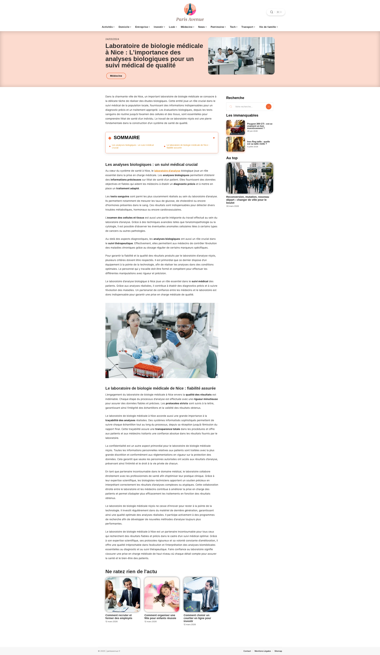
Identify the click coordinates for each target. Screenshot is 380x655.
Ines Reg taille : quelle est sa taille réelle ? (258, 142)
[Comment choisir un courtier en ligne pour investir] (201, 594)
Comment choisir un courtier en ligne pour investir (197, 618)
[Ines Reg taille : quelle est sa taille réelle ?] (235, 144)
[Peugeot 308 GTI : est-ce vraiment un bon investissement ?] (235, 127)
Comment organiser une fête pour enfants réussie (160, 617)
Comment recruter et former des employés (118, 617)
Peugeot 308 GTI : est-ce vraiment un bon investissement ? (259, 125)
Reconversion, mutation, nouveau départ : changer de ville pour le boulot (247, 199)
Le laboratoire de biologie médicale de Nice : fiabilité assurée (188, 146)
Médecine (116, 75)
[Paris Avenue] (190, 12)
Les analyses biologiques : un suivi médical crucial (133, 146)
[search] (271, 12)
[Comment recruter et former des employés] (122, 594)
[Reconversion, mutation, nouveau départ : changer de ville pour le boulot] (249, 178)
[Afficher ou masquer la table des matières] (177, 138)
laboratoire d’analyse (167, 170)
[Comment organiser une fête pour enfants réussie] (161, 594)
